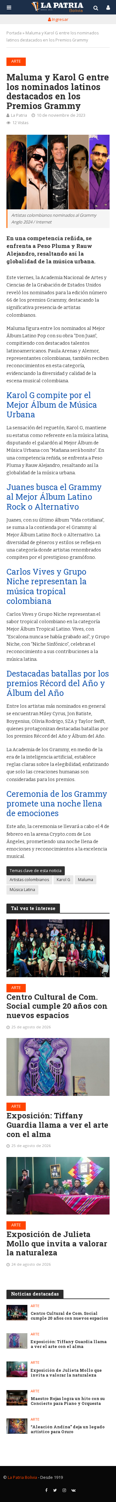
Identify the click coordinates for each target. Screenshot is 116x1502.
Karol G (63, 879)
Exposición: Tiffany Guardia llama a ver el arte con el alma (57, 1125)
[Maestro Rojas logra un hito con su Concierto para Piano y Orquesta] (16, 1398)
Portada (14, 33)
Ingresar (59, 19)
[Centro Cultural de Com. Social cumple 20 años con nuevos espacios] (58, 948)
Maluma (85, 879)
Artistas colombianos (29, 879)
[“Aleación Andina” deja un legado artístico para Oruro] (16, 1426)
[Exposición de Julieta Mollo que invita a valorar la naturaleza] (58, 1186)
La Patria (19, 115)
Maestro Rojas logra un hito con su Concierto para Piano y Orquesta (68, 1401)
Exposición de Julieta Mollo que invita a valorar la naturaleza (56, 1243)
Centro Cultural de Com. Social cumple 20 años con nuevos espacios (57, 1006)
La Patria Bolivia (22, 1477)
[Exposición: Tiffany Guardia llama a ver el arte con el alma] (58, 1067)
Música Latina (22, 889)
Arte (16, 61)
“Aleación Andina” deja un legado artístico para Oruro (68, 1429)
